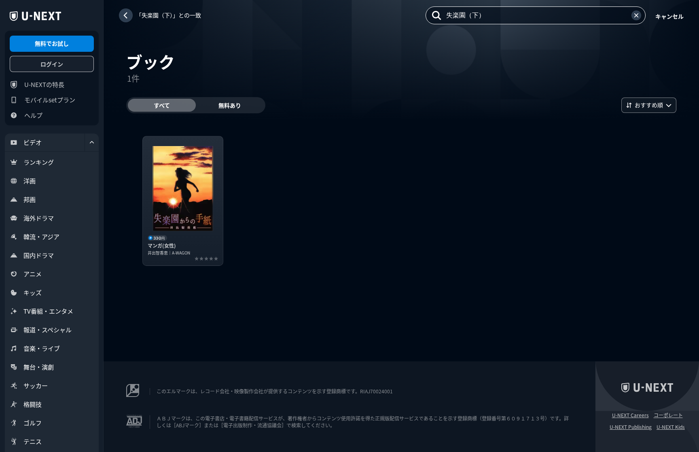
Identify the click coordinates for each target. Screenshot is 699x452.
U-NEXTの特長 (44, 84)
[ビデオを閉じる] (92, 142)
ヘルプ (33, 115)
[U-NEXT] (35, 16)
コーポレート (668, 415)
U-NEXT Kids (671, 427)
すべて (162, 105)
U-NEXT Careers (630, 415)
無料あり (229, 105)
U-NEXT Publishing (631, 427)
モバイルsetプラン (49, 99)
